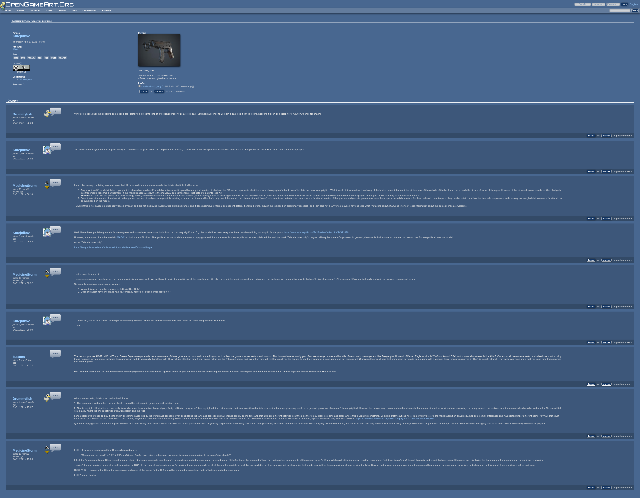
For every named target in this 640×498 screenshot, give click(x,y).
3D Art (16, 49)
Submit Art (35, 10)
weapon (62, 57)
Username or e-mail (599, 4)
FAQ (74, 10)
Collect (49, 10)
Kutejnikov (21, 36)
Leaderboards (89, 10)
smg (16, 57)
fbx (40, 57)
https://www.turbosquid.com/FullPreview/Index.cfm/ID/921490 (316, 232)
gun (23, 57)
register (159, 91)
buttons (19, 357)
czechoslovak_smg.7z (153, 86)
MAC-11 (121, 237)
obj (46, 57)
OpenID (582, 4)
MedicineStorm (25, 185)
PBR (53, 57)
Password (611, 4)
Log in (144, 91)
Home (8, 10)
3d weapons (25, 79)
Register (634, 4)
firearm (31, 57)
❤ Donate (106, 10)
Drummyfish (22, 114)
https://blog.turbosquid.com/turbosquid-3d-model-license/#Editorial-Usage (113, 247)
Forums (62, 10)
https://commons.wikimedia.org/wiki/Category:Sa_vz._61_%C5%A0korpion (395, 418)
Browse (20, 10)
